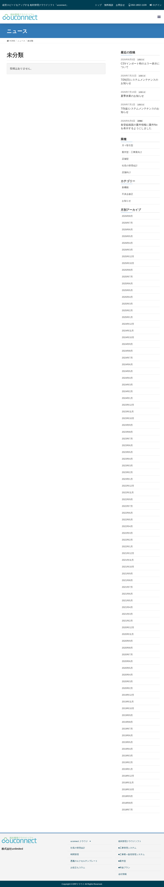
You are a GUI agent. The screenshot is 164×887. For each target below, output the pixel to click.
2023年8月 (127, 432)
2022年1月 (127, 546)
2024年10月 (128, 337)
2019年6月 (127, 735)
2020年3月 (127, 681)
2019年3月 (127, 755)
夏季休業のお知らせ (132, 96)
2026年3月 (127, 249)
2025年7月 (127, 276)
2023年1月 (127, 479)
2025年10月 (128, 263)
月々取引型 (127, 145)
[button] (159, 16)
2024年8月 (127, 351)
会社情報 (122, 874)
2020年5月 (127, 668)
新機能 (140, 121)
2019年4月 (127, 749)
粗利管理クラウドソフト (129, 841)
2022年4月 (127, 526)
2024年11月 (128, 330)
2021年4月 (127, 607)
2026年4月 (127, 243)
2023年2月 (127, 472)
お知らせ (141, 59)
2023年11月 (128, 411)
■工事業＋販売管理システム (131, 854)
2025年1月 (127, 317)
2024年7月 (127, 357)
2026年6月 (127, 229)
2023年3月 (127, 465)
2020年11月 (128, 634)
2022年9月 (127, 499)
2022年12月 (128, 485)
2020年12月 (128, 627)
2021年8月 (127, 580)
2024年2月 (127, 391)
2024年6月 (127, 364)
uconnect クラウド (79, 841)
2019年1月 (127, 769)
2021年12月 (128, 553)
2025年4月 (127, 297)
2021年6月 (127, 593)
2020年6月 (127, 661)
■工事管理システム (127, 848)
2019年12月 (128, 695)
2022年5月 (127, 519)
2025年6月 (127, 283)
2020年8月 (127, 647)
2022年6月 (127, 513)
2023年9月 (127, 425)
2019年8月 (127, 722)
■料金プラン (124, 867)
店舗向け (126, 172)
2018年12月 (128, 776)
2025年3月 (127, 303)
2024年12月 (128, 324)
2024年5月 (127, 371)
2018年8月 (127, 803)
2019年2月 (127, 762)
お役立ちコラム (77, 867)
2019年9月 (127, 715)
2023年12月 (128, 405)
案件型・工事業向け (132, 152)
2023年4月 (127, 459)
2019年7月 (127, 728)
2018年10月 (128, 789)
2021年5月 (127, 600)
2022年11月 (128, 492)
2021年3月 (127, 614)
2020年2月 (127, 688)
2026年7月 (127, 222)
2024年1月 (127, 398)
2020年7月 (127, 654)
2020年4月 (127, 674)
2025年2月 (127, 310)
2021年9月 (127, 573)
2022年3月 (127, 533)
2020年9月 (127, 641)
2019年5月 (127, 742)
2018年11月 (128, 782)
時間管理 (74, 854)
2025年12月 (128, 256)
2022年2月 (127, 539)
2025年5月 (127, 290)
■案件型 (122, 861)
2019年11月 (128, 701)
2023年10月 (128, 418)
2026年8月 (127, 216)
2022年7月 (127, 506)
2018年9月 (127, 796)
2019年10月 (128, 708)
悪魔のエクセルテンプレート (84, 861)
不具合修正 (127, 194)
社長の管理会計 (130, 165)
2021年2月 (127, 620)
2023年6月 (127, 445)
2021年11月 (128, 560)
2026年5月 (127, 236)
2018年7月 (127, 809)
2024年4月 (127, 378)
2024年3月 (127, 384)
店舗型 (125, 159)
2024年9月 (127, 344)
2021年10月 (128, 566)
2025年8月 (127, 270)
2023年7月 (127, 438)
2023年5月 (127, 452)
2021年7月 (127, 587)
